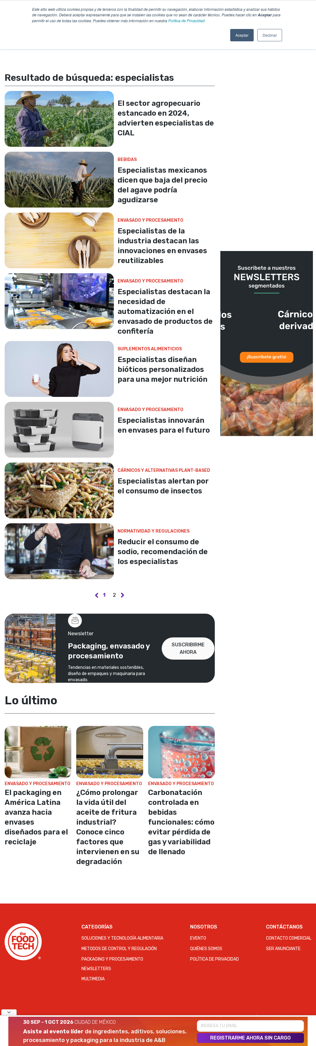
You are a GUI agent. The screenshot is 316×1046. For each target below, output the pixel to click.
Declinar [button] (270, 35)
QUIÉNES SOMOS (206, 948)
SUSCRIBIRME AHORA (188, 648)
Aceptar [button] (241, 35)
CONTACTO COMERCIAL (288, 938)
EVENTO (198, 938)
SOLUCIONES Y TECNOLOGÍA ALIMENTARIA (122, 938)
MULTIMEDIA (93, 979)
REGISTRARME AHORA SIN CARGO (250, 1038)
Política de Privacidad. (187, 20)
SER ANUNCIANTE (283, 948)
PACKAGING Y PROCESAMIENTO (112, 959)
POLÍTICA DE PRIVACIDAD (214, 959)
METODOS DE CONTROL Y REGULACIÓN (119, 948)
